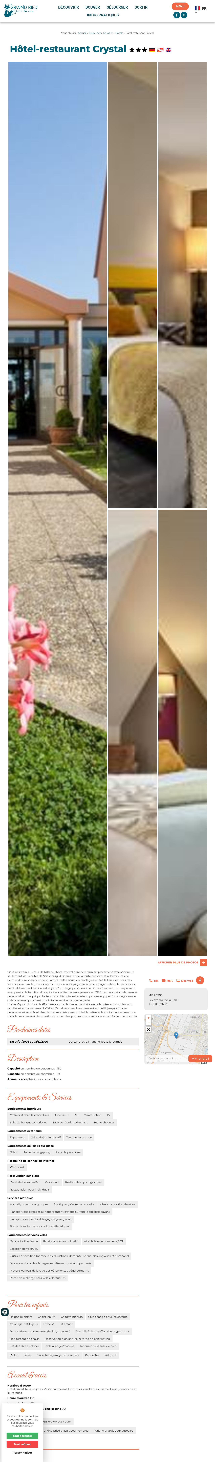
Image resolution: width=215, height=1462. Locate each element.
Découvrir (68, 7)
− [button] (148, 1023)
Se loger (108, 32)
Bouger (92, 7)
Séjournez (95, 32)
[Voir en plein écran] (148, 1029)
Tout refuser (22, 1444)
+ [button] (148, 1018)
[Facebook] (200, 980)
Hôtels (119, 32)
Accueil (82, 32)
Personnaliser (22, 1452)
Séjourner (117, 7)
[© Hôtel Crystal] (133, 285)
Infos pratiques (103, 15)
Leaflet (204, 1062)
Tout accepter (22, 1435)
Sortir (141, 7)
